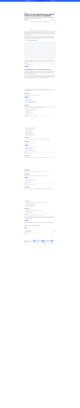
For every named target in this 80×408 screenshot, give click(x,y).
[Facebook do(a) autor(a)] (24, 228)
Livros (36, 233)
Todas (25, 233)
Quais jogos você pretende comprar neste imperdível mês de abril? (33, 222)
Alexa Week (31, 233)
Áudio (40, 233)
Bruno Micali (26, 19)
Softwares (28, 233)
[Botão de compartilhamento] (52, 20)
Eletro (38, 233)
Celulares (34, 233)
